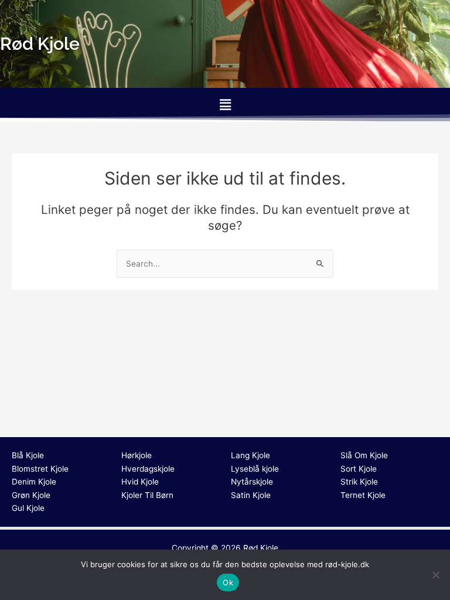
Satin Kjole (251, 495)
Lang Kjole (250, 455)
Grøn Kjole (31, 495)
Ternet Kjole (363, 495)
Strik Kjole (359, 481)
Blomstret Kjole (40, 468)
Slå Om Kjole (364, 455)
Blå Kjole (28, 455)
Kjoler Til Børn (147, 495)
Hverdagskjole (148, 468)
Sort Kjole (358, 468)
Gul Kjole (28, 508)
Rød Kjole (260, 548)
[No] (435, 575)
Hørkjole (136, 455)
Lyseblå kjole (255, 468)
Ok (228, 582)
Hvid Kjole (140, 481)
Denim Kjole (34, 481)
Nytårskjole (252, 481)
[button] (225, 104)
